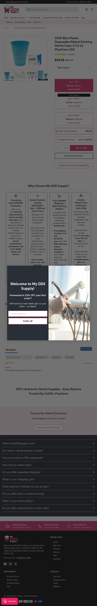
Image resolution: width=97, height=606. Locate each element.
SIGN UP (28, 321)
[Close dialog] (87, 269)
